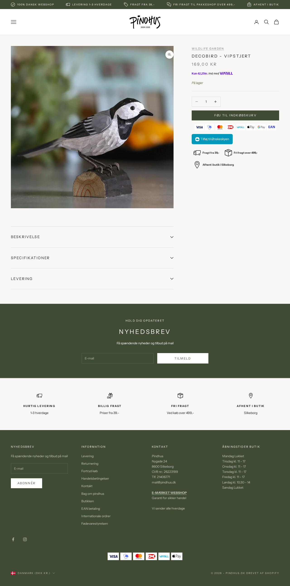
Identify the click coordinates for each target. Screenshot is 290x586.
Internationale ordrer (96, 516)
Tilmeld (182, 358)
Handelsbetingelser (95, 478)
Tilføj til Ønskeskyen (215, 139)
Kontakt (86, 486)
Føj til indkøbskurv (235, 115)
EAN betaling (90, 509)
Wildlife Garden (208, 48)
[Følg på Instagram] (25, 539)
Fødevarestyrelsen (94, 523)
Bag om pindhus (92, 494)
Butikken (87, 501)
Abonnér (26, 483)
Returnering (89, 464)
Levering (87, 456)
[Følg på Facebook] (13, 539)
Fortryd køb (89, 471)
